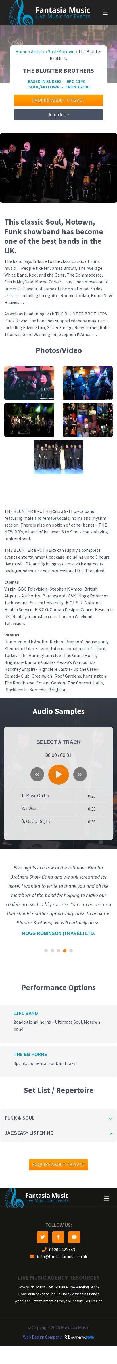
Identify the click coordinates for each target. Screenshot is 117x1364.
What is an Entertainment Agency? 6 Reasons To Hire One (58, 1301)
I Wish (32, 808)
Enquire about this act (58, 100)
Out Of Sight (38, 821)
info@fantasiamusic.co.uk (60, 1257)
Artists (37, 52)
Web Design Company (42, 1337)
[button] (46, 950)
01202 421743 (61, 1250)
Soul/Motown (61, 52)
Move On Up (37, 796)
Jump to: (57, 114)
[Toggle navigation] (105, 13)
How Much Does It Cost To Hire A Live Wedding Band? (58, 1287)
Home (21, 52)
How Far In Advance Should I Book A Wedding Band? (58, 1294)
